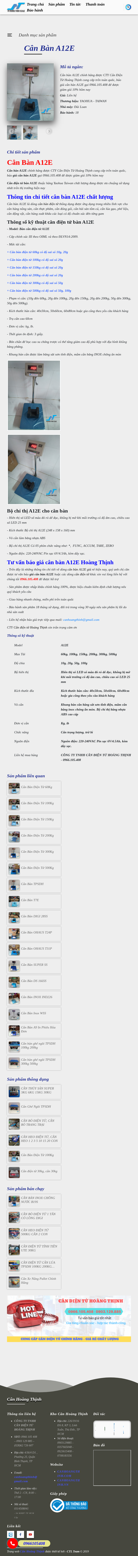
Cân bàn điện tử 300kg (25, 283)
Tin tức (75, 4)
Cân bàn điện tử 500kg (25, 290)
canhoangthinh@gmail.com (81, 619)
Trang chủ (35, 4)
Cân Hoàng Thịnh (24, 1399)
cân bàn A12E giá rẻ (81, 569)
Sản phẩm (56, 4)
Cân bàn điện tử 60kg (24, 252)
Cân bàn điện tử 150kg (25, 267)
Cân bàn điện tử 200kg (25, 275)
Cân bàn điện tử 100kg (25, 260)
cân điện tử (81, 574)
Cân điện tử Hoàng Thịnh (30, 627)
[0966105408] (12, 1543)
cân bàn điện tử (48, 204)
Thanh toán (95, 4)
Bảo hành (35, 10)
